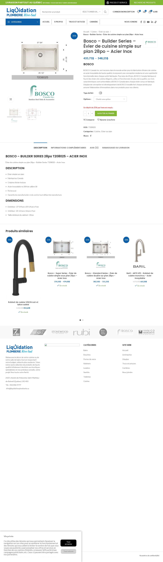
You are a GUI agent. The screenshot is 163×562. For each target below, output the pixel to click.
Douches (87, 355)
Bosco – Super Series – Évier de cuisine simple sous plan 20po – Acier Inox (62, 275)
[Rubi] (81, 332)
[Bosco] (125, 332)
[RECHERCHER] (105, 12)
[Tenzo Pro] (38, 332)
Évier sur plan (104, 32)
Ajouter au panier (105, 113)
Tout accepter (68, 543)
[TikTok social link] (155, 22)
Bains (85, 350)
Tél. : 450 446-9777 (13, 385)
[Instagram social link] (144, 22)
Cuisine (94, 32)
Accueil (86, 32)
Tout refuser (68, 551)
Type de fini (88, 93)
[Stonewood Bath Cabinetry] (60, 332)
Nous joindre (127, 372)
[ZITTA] (16, 332)
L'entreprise (127, 355)
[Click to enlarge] (11, 99)
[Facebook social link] (141, 22)
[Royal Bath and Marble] (103, 332)
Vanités (86, 372)
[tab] (40, 146)
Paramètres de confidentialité (149, 555)
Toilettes (87, 377)
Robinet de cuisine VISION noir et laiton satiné (23, 303)
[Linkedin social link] (152, 22)
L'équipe (125, 359)
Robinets (87, 363)
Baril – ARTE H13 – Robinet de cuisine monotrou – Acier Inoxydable (140, 275)
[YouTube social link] (148, 22)
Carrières (126, 368)
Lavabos (86, 368)
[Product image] (62, 253)
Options (86, 99)
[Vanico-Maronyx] (146, 332)
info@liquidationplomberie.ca (17, 388)
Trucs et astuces (129, 363)
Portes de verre (89, 359)
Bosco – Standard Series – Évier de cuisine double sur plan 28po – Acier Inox (101, 275)
